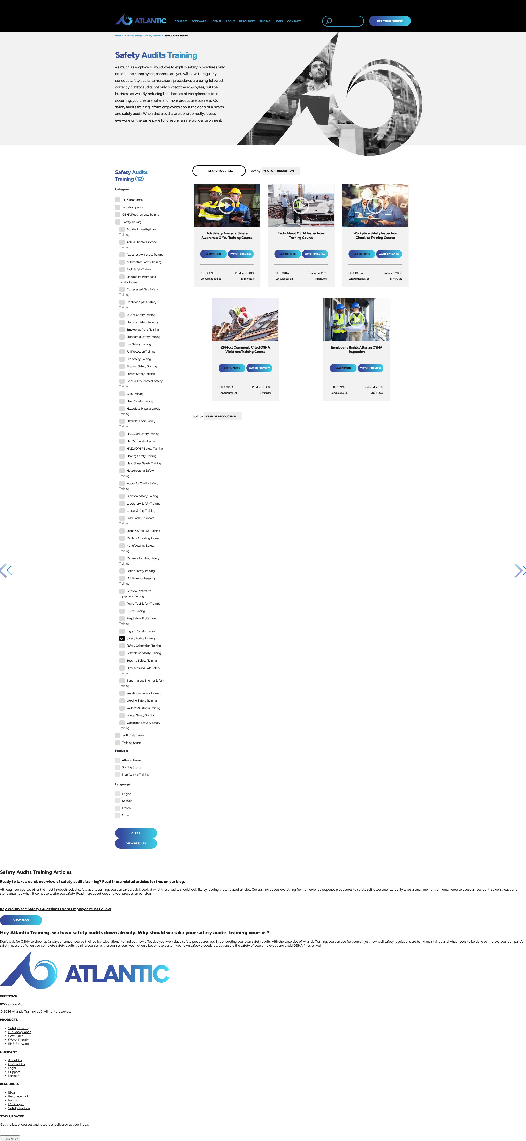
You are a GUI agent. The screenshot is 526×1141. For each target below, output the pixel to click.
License (216, 21)
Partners (14, 1076)
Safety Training (153, 35)
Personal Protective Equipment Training (135, 593)
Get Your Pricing (390, 21)
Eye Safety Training (139, 344)
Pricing (13, 1100)
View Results (136, 843)
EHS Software (18, 1044)
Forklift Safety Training (141, 374)
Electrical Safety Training (142, 322)
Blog (11, 1092)
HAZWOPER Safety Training (145, 448)
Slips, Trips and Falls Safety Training (139, 670)
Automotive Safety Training (144, 262)
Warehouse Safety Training (143, 693)
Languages (123, 784)
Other (125, 815)
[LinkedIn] (3, 1133)
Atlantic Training (132, 760)
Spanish (127, 801)
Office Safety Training (141, 571)
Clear (136, 833)
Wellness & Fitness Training (143, 708)
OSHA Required (19, 1040)
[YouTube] (19, 1133)
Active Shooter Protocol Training (138, 244)
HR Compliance (132, 200)
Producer (121, 751)
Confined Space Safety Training (137, 304)
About (230, 21)
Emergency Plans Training (143, 329)
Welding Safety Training (142, 700)
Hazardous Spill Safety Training (137, 423)
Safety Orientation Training (144, 646)
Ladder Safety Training (141, 511)
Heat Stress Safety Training (144, 463)
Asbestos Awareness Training (145, 254)
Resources (247, 21)
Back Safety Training (139, 269)
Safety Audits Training (176, 35)
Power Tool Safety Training (143, 603)
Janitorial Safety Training (142, 496)
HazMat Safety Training (141, 441)
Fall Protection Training (141, 351)
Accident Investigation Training (137, 232)
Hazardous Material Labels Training (139, 411)
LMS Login (16, 1104)
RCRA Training (136, 611)
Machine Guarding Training (143, 538)
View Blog (21, 920)
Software (198, 21)
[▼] (301, 171)
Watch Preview (240, 254)
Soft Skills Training (133, 735)
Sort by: (255, 171)
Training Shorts (131, 743)
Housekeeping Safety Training (136, 473)
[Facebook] (9, 1133)
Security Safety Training (142, 660)
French (126, 808)
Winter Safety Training (141, 715)
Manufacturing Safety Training (136, 548)
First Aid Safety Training (142, 366)
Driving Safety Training (141, 315)
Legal (12, 1068)
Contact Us (16, 1064)
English (126, 794)
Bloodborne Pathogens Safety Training (137, 279)
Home (118, 35)
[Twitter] (14, 1133)
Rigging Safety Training (141, 631)
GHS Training (135, 394)
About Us (15, 1060)
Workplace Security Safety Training (139, 725)
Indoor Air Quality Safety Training (138, 486)
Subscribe (11, 1138)
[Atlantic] (140, 21)
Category (122, 189)
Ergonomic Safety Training (143, 337)
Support (14, 1072)
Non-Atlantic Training (135, 774)
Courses (181, 21)
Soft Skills (15, 1036)
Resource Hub (18, 1096)
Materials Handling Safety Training (139, 560)
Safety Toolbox (19, 1108)
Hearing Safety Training (141, 456)
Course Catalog (133, 35)
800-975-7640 (11, 1004)
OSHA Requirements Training (140, 214)
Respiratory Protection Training (137, 621)
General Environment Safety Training (140, 383)
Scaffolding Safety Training (144, 653)
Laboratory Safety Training (143, 503)
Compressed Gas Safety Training (138, 292)
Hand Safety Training (140, 401)
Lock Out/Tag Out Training (143, 531)
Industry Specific (133, 207)
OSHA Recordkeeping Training (137, 581)
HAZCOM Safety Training (143, 434)
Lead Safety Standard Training (136, 520)
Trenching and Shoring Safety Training (141, 683)
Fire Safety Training (139, 359)
